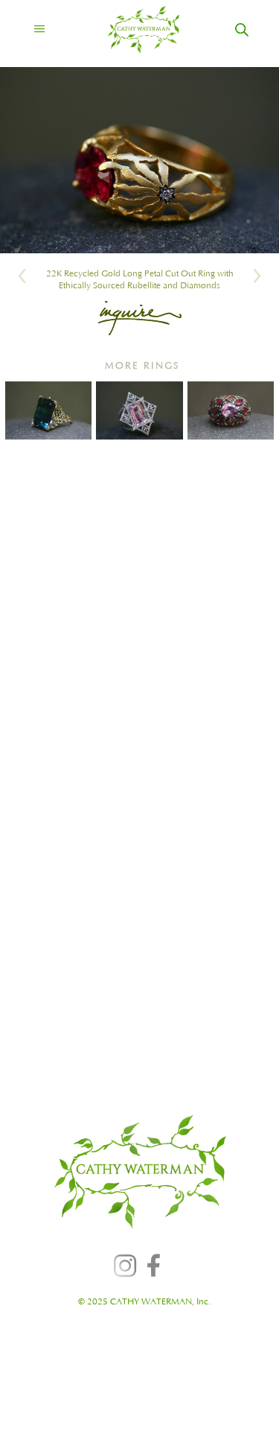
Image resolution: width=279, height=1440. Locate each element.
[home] (130, 29)
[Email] (139, 318)
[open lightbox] (139, 160)
